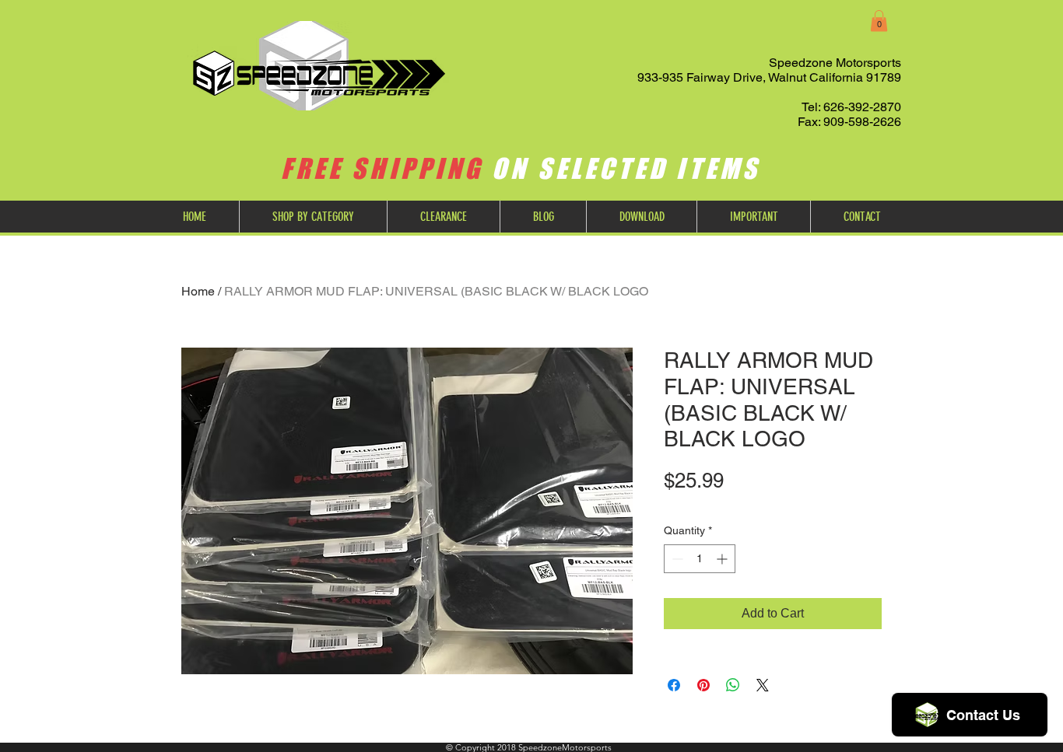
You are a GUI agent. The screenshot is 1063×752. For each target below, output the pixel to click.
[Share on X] (762, 685)
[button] (879, 20)
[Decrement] (676, 558)
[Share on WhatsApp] (733, 685)
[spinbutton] (700, 558)
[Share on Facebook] (674, 685)
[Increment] (723, 558)
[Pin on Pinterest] (703, 685)
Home (198, 291)
